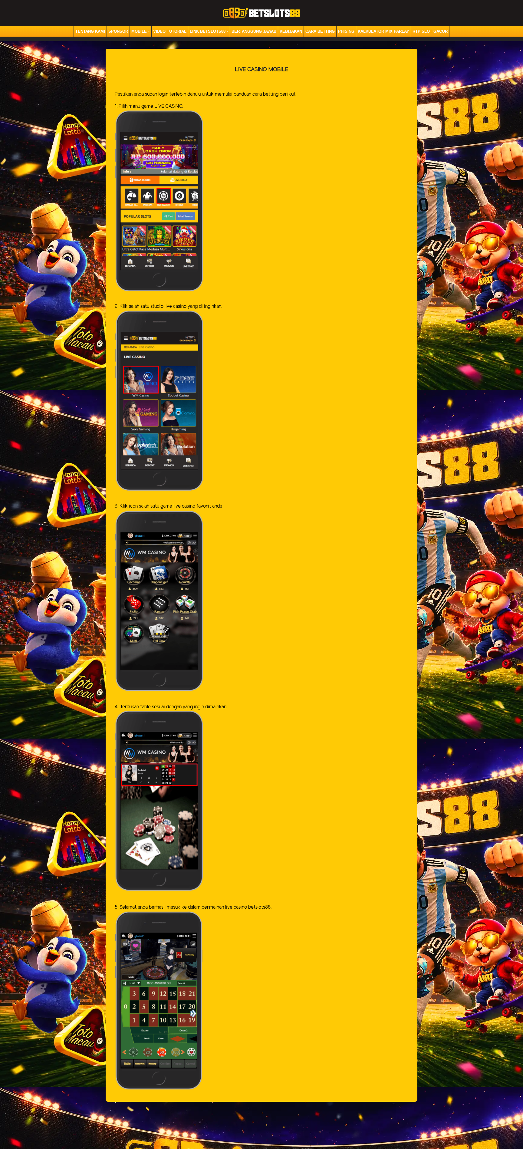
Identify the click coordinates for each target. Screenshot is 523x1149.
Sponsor (118, 31)
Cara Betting (320, 31)
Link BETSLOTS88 (207, 31)
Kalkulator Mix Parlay (383, 31)
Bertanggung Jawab (254, 31)
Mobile (139, 31)
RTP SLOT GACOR (430, 31)
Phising (346, 31)
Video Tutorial (169, 31)
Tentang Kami (90, 31)
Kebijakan (291, 31)
